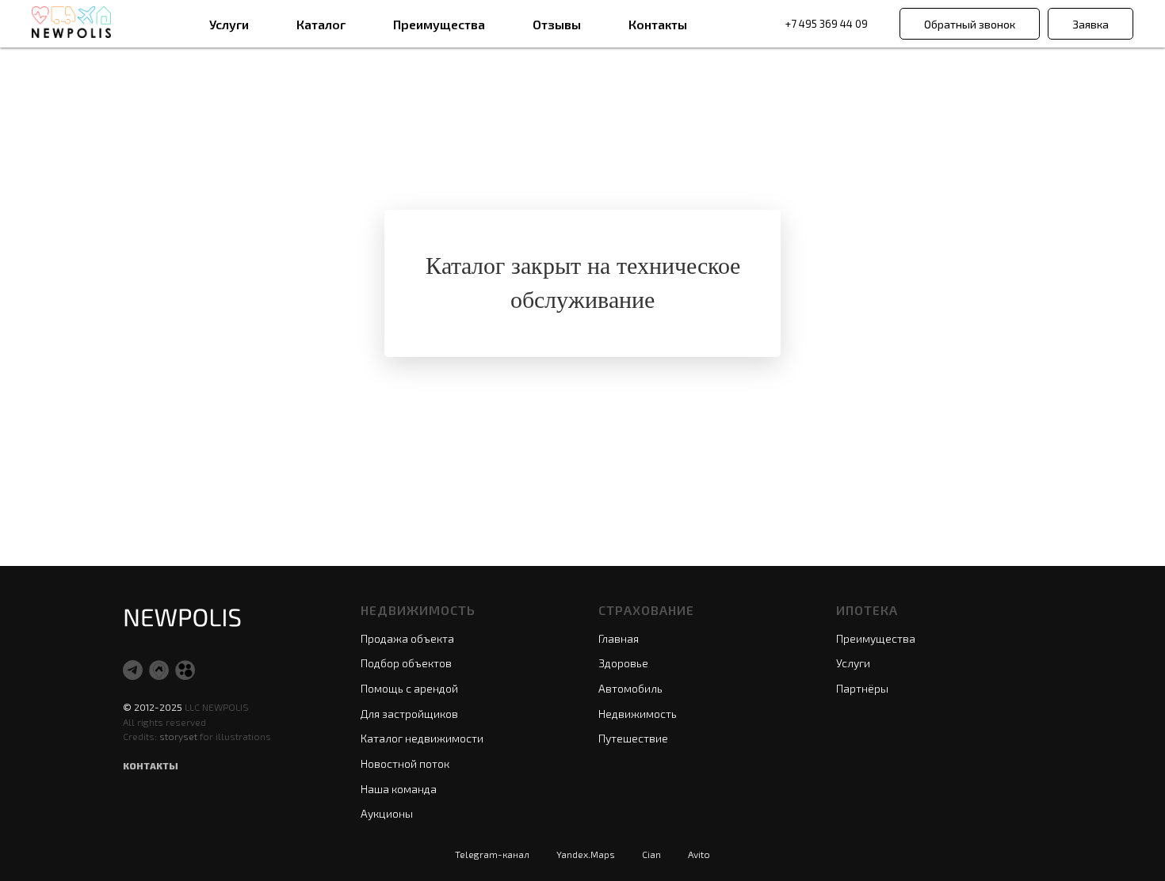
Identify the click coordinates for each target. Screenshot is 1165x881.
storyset (179, 736)
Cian (651, 854)
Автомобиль (630, 688)
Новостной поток (405, 763)
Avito (699, 854)
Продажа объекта (407, 638)
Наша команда (399, 789)
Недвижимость (637, 713)
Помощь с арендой (409, 688)
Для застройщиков (409, 713)
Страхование (646, 609)
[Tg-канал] (133, 670)
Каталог (321, 24)
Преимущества (439, 24)
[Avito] (185, 670)
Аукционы (387, 813)
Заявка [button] (1090, 24)
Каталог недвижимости (422, 738)
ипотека (867, 609)
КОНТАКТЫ (150, 765)
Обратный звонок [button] (969, 24)
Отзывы (557, 24)
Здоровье (623, 663)
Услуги (229, 24)
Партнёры (862, 688)
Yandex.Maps (585, 854)
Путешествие (633, 738)
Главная (618, 638)
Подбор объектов (406, 663)
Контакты (657, 24)
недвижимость (418, 609)
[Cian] (159, 670)
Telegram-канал (492, 854)
